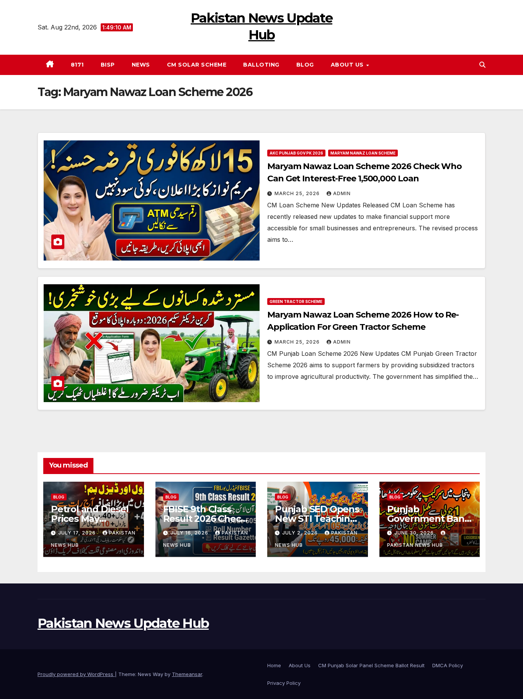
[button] (482, 64)
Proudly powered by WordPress (76, 674)
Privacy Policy (284, 683)
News (141, 64)
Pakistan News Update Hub (123, 623)
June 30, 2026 (414, 533)
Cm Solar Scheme (197, 64)
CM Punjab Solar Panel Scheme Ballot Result (371, 665)
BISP (108, 64)
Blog (305, 64)
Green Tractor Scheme (296, 301)
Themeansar (187, 674)
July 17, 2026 (77, 533)
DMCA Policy (447, 665)
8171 (77, 64)
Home (274, 665)
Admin (342, 193)
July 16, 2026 (190, 533)
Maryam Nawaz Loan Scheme (363, 153)
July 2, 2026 (300, 533)
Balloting (261, 64)
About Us (348, 64)
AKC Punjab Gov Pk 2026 (296, 153)
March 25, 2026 (298, 193)
